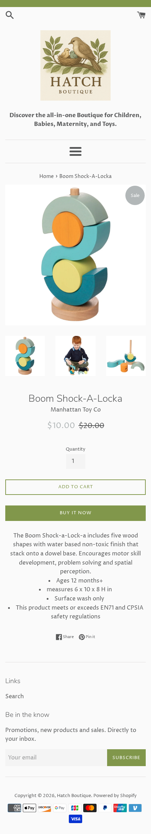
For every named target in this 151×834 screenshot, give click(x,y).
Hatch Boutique (74, 796)
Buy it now (76, 513)
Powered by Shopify (115, 796)
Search (14, 696)
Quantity (75, 449)
